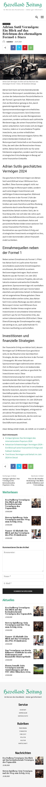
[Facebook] (13, 47)
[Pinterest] (24, 47)
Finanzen (6, 24)
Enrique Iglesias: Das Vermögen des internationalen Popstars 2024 (11, 482)
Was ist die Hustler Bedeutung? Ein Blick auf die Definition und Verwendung (34, 482)
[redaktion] (4, 41)
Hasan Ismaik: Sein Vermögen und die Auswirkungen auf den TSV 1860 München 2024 (18, 669)
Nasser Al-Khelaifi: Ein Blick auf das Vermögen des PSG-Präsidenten (17, 533)
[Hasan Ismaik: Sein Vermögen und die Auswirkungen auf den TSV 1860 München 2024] (38, 669)
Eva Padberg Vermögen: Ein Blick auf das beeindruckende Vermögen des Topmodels (17, 504)
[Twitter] (19, 47)
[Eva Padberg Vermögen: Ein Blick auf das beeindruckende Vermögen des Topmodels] (36, 503)
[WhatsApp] (30, 47)
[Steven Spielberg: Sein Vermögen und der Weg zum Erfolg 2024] (36, 520)
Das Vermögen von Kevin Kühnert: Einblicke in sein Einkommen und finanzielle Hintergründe (18, 653)
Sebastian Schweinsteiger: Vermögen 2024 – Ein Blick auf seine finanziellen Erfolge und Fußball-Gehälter (24, 447)
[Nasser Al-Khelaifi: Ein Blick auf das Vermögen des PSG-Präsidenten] (36, 534)
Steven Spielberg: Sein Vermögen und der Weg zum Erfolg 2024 (17, 519)
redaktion (9, 42)
